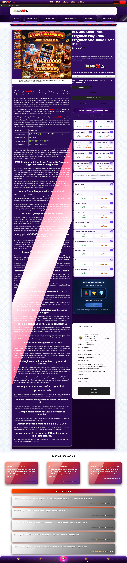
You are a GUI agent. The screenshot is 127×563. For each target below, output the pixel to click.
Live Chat (108, 561)
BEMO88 (14, 25)
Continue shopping (93, 396)
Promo (18, 561)
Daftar (63, 560)
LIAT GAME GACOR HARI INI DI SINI (94, 98)
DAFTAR (122, 2)
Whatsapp (86, 561)
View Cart (94, 389)
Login (41, 561)
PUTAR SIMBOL (94, 305)
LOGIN (116, 2)
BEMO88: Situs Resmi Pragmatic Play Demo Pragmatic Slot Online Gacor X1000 (70, 5)
